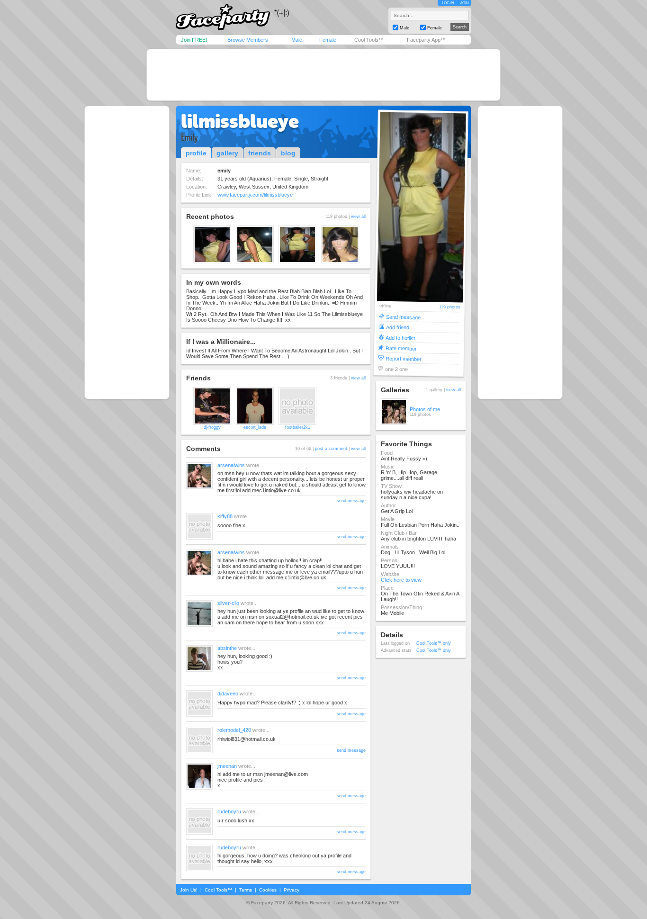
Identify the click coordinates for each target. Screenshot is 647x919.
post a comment (331, 448)
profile (196, 153)
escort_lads (254, 427)
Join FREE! (194, 40)
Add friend (397, 327)
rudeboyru (229, 811)
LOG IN (448, 3)
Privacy (291, 889)
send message (351, 500)
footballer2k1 (297, 427)
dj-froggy (212, 427)
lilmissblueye (240, 121)
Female (327, 40)
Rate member (401, 348)
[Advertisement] (323, 75)
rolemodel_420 (234, 730)
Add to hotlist (400, 337)
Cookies (268, 889)
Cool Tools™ (369, 40)
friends (259, 153)
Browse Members (247, 40)
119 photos (449, 307)
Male (296, 40)
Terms (245, 889)
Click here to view (401, 580)
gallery (227, 153)
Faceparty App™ (426, 40)
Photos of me (425, 409)
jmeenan (227, 766)
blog (288, 153)
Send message (403, 317)
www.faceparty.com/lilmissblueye (255, 195)
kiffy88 (225, 516)
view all (358, 216)
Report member (404, 358)
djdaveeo (227, 693)
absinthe (227, 648)
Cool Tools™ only (433, 643)
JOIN (464, 3)
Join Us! (189, 889)
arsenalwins (231, 465)
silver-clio (228, 603)
